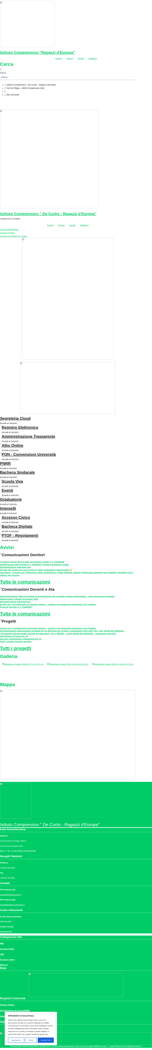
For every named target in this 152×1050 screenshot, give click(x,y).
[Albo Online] (1, 444)
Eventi (7, 490)
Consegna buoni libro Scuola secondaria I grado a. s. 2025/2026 (32, 562)
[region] (31, 1028)
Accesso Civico (16, 517)
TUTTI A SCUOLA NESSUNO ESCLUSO (16, 641)
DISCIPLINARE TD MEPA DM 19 (14, 636)
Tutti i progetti (15, 648)
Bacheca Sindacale (17, 472)
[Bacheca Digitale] (1, 525)
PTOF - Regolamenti (20, 535)
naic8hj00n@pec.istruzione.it (12, 905)
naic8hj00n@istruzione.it (18, 91)
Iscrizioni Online (7, 949)
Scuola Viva (12, 481)
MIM (2, 943)
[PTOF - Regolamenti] (1, 534)
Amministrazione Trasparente (28, 436)
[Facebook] (67, 100)
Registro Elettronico (20, 427)
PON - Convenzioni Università (29, 454)
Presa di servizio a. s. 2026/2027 (16, 607)
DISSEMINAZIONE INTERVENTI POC (15, 567)
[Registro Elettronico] (1, 426)
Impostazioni (16, 1040)
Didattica (92, 58)
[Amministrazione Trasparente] (1, 435)
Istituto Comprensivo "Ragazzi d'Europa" (37, 52)
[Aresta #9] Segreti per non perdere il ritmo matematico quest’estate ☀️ (36, 570)
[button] (67, 69)
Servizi (69, 58)
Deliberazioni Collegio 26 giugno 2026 (19, 599)
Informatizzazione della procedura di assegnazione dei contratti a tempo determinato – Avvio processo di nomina (57, 596)
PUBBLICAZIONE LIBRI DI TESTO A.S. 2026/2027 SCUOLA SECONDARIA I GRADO (34, 564)
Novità (81, 58)
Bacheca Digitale (17, 526)
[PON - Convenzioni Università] (1, 453)
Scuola (58, 58)
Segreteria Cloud (15, 418)
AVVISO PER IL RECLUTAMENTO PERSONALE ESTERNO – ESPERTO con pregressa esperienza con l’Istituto (48, 604)
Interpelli (8, 508)
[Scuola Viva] (1, 480)
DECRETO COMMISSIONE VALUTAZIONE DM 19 (20, 639)
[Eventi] (1, 489)
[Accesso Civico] (1, 516)
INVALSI (3, 965)
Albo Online (12, 445)
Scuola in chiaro (7, 960)
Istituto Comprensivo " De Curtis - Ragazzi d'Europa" (48, 214)
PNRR (5, 463)
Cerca (3, 73)
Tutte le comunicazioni (25, 581)
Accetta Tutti (45, 1040)
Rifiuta (31, 1040)
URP (2, 954)
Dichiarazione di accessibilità (15, 1010)
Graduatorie (11, 499)
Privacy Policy (7, 1005)
